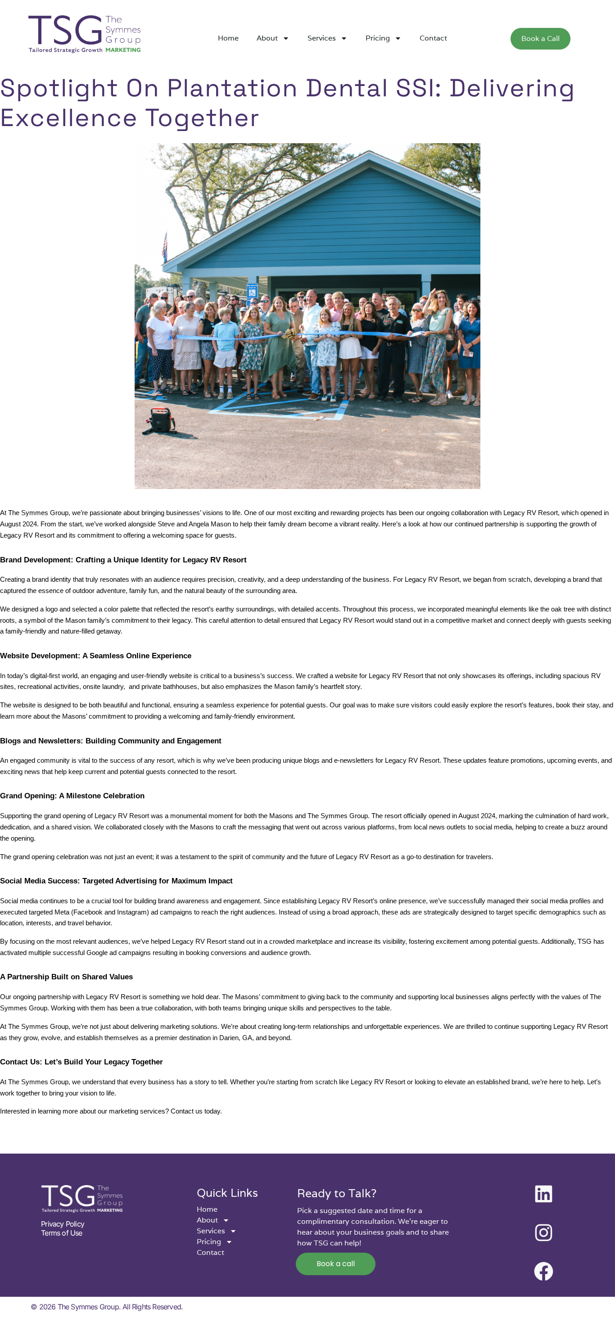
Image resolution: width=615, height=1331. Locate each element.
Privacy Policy (62, 1223)
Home (228, 38)
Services (322, 38)
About (267, 38)
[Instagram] (543, 1232)
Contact (433, 38)
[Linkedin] (543, 1194)
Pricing (378, 38)
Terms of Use (61, 1232)
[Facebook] (543, 1271)
